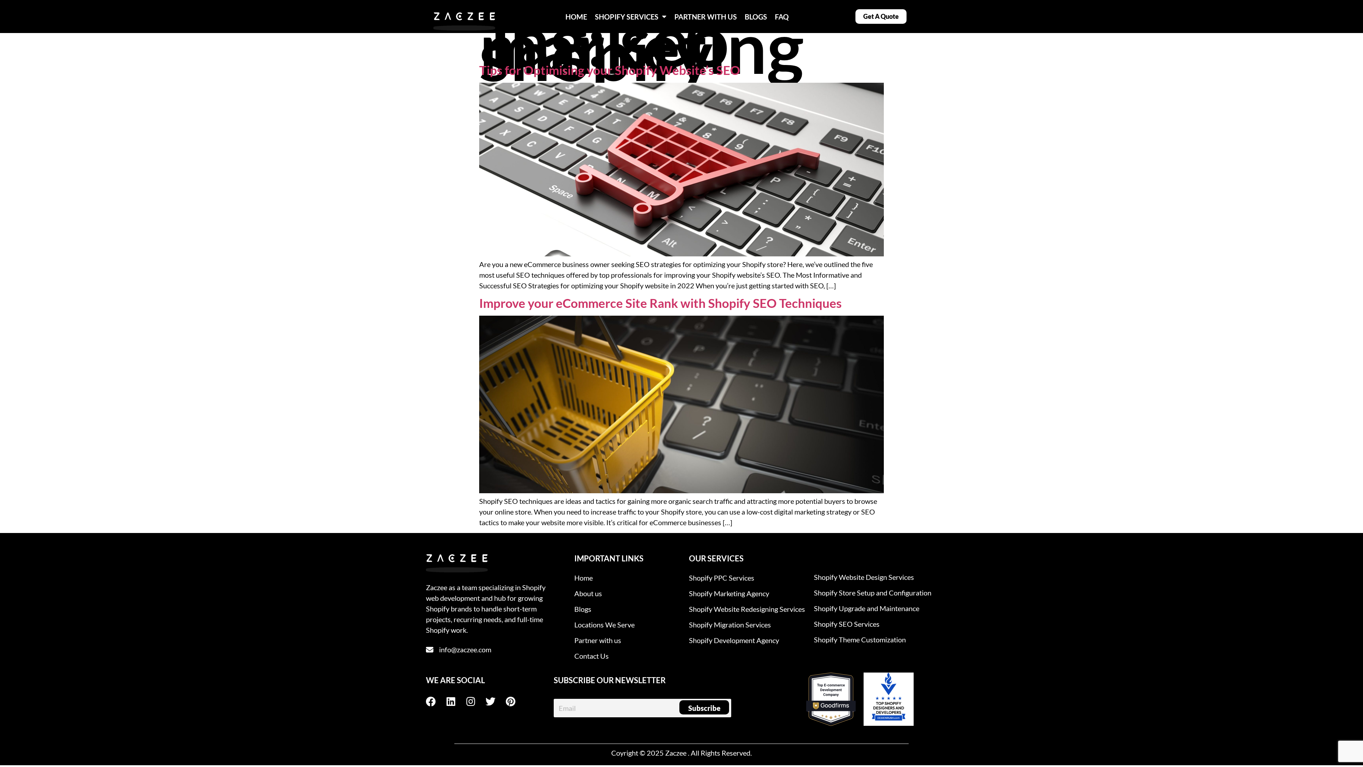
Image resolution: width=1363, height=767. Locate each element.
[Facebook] (436, 702)
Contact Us (591, 656)
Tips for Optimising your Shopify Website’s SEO (609, 69)
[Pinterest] (515, 702)
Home (583, 577)
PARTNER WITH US (705, 16)
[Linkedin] (456, 702)
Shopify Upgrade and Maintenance (866, 608)
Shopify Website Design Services (864, 577)
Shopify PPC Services (721, 577)
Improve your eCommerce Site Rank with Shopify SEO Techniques (660, 302)
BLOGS (756, 16)
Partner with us (597, 640)
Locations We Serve (604, 624)
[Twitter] (495, 702)
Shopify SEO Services (847, 624)
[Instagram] (476, 702)
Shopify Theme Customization (860, 639)
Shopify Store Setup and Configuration (872, 592)
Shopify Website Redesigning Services (747, 609)
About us (588, 593)
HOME (576, 16)
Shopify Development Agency (734, 640)
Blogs (582, 609)
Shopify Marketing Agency (729, 593)
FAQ (782, 16)
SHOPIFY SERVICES (626, 16)
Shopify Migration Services (730, 624)
